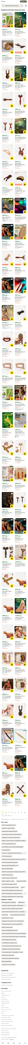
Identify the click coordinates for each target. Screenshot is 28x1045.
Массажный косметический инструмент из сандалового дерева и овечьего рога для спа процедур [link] (20, 325)
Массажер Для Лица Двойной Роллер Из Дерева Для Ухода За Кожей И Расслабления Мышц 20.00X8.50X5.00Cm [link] (20, 112)
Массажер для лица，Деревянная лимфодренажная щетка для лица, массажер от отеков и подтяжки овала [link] (20, 696)
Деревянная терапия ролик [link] (20, 748)
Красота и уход (4, 1007)
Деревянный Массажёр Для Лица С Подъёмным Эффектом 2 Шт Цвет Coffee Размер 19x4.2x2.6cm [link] (7, 512)
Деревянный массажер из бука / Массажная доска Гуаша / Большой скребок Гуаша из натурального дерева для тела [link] (7, 432)
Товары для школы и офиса (7, 1015)
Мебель (3, 993)
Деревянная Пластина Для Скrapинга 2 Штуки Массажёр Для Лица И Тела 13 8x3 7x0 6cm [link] (20, 297)
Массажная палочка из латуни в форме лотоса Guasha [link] (7, 775)
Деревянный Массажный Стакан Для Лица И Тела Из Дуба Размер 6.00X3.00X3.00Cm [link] (7, 270)
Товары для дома (5, 1003)
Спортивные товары (6, 1017)
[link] (9, 825)
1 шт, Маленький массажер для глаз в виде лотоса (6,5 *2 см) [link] (20, 592)
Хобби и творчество (6, 1009)
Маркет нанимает (5, 1032)
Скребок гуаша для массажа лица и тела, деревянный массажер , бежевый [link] (7, 32)
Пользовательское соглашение (8, 1028)
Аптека (3, 1005)
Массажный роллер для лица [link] (7, 459)
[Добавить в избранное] (12, 13)
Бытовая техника (5, 995)
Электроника (4, 999)
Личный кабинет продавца (7, 973)
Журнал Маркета (5, 1034)
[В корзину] (12, 26)
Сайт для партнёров (6, 979)
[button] (26, 6)
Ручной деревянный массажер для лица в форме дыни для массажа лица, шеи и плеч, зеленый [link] (7, 58)
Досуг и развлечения (6, 991)
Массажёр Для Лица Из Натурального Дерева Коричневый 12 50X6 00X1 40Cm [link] (20, 58)
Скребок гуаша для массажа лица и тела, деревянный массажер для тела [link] (7, 405)
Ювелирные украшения (6, 1025)
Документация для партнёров (8, 977)
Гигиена (3, 997)
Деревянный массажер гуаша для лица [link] (20, 351)
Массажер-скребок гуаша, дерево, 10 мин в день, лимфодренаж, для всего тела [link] (20, 405)
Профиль (25, 1043)
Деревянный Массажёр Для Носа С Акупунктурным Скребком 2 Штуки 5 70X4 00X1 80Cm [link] (20, 164)
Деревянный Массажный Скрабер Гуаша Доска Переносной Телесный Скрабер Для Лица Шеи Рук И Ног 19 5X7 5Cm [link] (7, 164)
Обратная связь (5, 1030)
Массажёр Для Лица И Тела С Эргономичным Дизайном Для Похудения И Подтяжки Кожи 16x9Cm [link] (20, 138)
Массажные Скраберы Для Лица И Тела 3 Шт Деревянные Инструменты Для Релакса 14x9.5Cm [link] (7, 378)
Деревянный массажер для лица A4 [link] (19, 459)
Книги (2, 1013)
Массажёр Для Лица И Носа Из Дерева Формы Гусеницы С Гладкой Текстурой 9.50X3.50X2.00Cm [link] (7, 190)
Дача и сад (3, 1011)
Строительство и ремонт (7, 1021)
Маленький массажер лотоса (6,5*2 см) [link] (20, 644)
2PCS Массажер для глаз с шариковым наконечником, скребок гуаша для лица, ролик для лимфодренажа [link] (7, 670)
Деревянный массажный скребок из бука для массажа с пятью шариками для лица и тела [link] (7, 351)
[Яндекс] (12, 1039)
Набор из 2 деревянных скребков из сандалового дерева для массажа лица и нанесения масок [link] (7, 112)
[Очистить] (22, 6)
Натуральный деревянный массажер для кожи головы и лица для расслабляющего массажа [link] (7, 138)
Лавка (8, 1043)
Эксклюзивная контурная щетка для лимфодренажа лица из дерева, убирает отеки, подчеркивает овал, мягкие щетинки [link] (20, 190)
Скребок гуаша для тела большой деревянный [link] (19, 618)
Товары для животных (6, 1019)
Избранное (14, 1043)
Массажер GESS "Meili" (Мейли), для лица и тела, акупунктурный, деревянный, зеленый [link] (20, 432)
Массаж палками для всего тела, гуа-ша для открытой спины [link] (7, 748)
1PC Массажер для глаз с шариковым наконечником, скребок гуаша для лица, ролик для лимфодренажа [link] (6, 696)
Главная (3, 1043)
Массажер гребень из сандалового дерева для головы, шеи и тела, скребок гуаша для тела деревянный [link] (20, 564)
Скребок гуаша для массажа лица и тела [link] (7, 486)
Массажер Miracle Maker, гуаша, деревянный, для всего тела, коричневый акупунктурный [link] (6, 218)
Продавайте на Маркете (7, 975)
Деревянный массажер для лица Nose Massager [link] (19, 723)
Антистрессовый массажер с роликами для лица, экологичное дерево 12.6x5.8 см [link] (20, 32)
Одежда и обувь (5, 1001)
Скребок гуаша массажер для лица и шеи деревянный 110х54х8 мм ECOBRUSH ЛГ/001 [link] (20, 244)
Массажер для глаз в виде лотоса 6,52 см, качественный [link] (20, 486)
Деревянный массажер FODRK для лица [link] (7, 723)
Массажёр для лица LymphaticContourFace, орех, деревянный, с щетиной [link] (20, 670)
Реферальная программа (7, 985)
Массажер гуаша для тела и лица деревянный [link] (7, 325)
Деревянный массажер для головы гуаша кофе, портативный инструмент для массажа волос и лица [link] (20, 270)
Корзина (19, 1043)
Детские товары (5, 1023)
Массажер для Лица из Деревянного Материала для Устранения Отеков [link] (7, 564)
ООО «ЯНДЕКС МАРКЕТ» (11, 1037)
